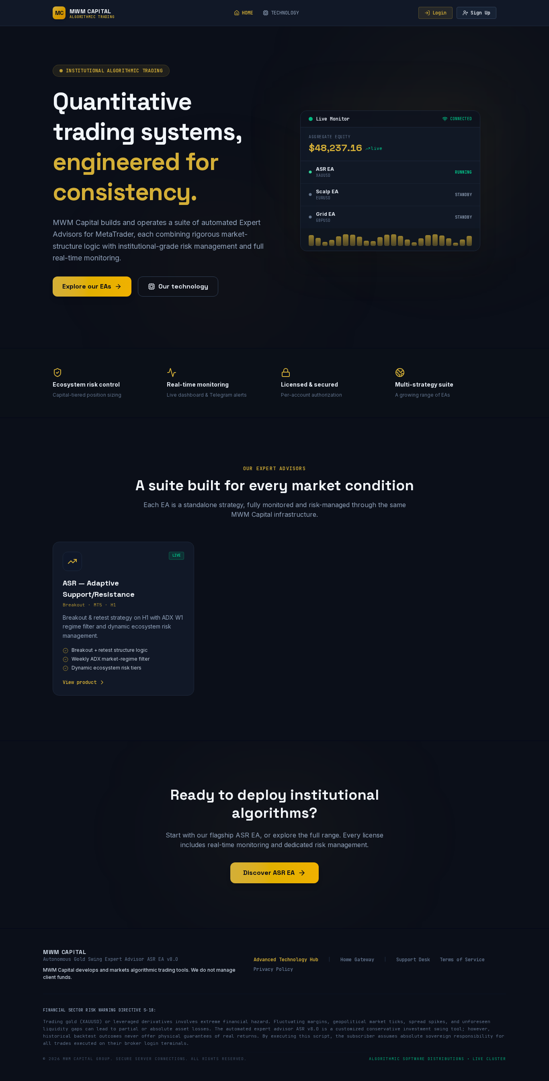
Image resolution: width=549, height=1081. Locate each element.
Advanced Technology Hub (286, 959)
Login (439, 13)
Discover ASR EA (269, 872)
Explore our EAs (86, 286)
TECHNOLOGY (285, 13)
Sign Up (480, 13)
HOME (247, 13)
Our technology (183, 286)
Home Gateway (357, 959)
